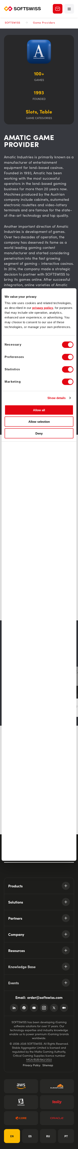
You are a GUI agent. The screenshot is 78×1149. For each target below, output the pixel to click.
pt (66, 1136)
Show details (56, 398)
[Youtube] (34, 1008)
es (30, 1136)
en (12, 1136)
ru (48, 1136)
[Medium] (64, 1008)
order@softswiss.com (45, 997)
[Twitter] (54, 1008)
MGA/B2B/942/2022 (39, 1059)
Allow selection (39, 421)
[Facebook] (24, 1008)
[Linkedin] (14, 1008)
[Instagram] (44, 1008)
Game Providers (44, 22)
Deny (39, 433)
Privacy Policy (31, 1065)
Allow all (39, 410)
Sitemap (47, 1065)
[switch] (67, 357)
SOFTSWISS (12, 22)
